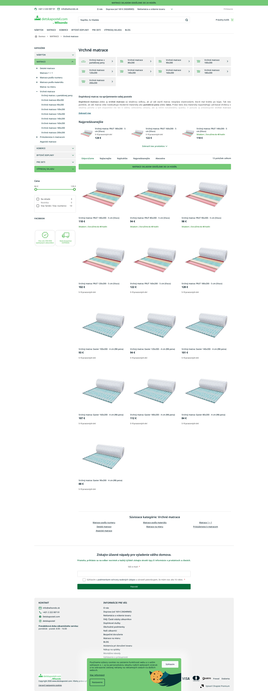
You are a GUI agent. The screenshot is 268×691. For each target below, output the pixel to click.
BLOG (106, 642)
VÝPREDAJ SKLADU (45, 169)
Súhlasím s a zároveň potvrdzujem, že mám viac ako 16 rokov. (135, 579)
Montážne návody (111, 653)
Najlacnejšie (105, 158)
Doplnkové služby (111, 623)
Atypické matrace (48, 141)
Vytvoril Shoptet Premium (218, 686)
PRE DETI (41, 162)
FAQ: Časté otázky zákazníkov (117, 619)
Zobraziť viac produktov (153, 146)
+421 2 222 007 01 (51, 612)
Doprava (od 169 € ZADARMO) (120, 9)
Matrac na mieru (48, 86)
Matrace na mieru (154, 526)
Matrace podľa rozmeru (51, 77)
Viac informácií (97, 675)
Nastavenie (97, 682)
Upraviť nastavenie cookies (50, 685)
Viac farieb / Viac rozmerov (56, 205)
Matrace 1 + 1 (46, 73)
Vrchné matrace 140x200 (53, 118)
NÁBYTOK (41, 54)
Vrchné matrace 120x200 (53, 114)
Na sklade (56, 199)
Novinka (56, 202)
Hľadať (187, 20)
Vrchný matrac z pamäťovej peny (56, 95)
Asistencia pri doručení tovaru (117, 645)
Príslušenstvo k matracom (52, 137)
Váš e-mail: (134, 566)
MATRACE (41, 61)
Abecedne (160, 158)
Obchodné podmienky (114, 626)
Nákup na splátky (111, 649)
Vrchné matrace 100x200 (53, 109)
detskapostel (49, 621)
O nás (100, 9)
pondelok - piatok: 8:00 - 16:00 (58, 627)
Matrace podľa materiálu (51, 82)
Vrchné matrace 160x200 (53, 123)
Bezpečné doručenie (113, 634)
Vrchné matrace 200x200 (53, 132)
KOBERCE (41, 148)
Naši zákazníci (110, 630)
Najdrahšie (122, 158)
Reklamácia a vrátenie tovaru (151, 9)
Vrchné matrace (47, 91)
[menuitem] (38, 30)
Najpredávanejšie (141, 158)
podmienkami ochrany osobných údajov (116, 579)
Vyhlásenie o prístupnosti (115, 657)
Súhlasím (170, 664)
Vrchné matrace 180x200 (53, 128)
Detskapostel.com (51, 616)
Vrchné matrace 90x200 (52, 104)
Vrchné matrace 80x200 (52, 100)
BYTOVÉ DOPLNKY (45, 155)
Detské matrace (47, 68)
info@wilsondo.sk (51, 608)
